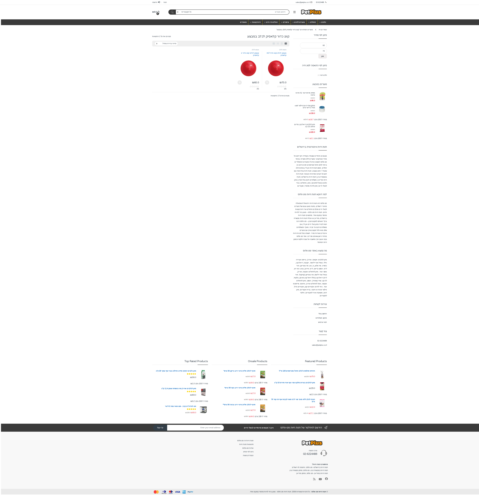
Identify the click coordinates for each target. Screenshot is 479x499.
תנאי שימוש (322, 322)
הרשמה (154, 2)
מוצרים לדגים (299, 22)
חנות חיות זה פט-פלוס (245, 441)
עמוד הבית (323, 30)
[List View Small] (274, 43)
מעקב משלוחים (321, 318)
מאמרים (243, 22)
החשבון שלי (322, 314)
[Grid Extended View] (282, 43)
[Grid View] (286, 43)
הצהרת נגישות (248, 455)
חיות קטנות (256, 22)
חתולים (313, 22)
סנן (322, 56)
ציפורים (286, 22)
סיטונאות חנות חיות (246, 444)
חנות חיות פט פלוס (318, 492)
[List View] (278, 43)
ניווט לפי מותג (248, 452)
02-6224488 (320, 2)
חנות (165, 2)
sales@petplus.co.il (302, 2)
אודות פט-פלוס (247, 448)
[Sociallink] (326, 478)
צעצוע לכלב (282, 50)
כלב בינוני (323, 75)
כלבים (323, 22)
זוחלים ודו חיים (272, 22)
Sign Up (160, 428)
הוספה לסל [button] (267, 82)
